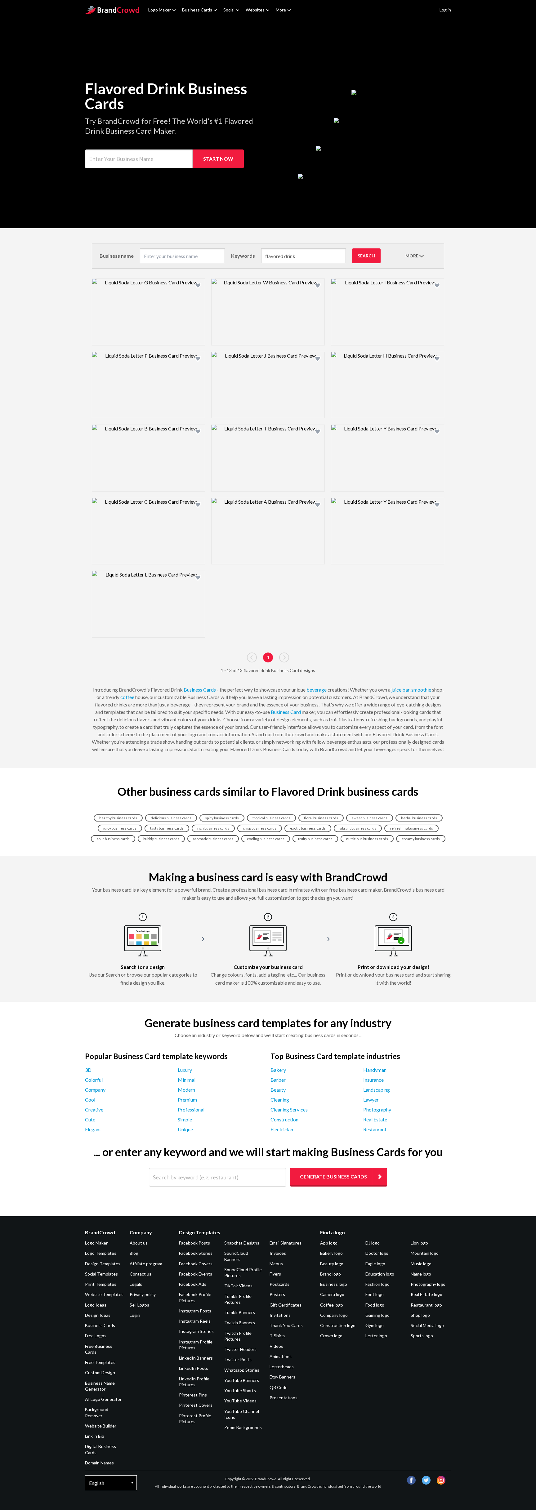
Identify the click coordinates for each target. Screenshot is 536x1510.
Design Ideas (97, 1315)
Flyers (275, 1273)
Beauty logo (331, 1263)
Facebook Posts (194, 1242)
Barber (278, 1080)
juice (396, 690)
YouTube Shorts (240, 1390)
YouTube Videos (240, 1400)
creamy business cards (421, 838)
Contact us (140, 1273)
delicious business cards (171, 818)
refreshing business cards (411, 828)
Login (135, 1315)
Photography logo (428, 1284)
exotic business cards (308, 828)
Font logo (374, 1294)
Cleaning (279, 1099)
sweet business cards (369, 818)
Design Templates (102, 1263)
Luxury (185, 1070)
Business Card (286, 712)
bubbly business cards (161, 838)
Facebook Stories (195, 1253)
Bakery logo (331, 1253)
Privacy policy (143, 1294)
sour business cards (113, 838)
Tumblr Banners (239, 1312)
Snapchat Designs (241, 1242)
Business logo (333, 1284)
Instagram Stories (196, 1331)
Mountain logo (425, 1253)
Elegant (93, 1129)
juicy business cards (119, 828)
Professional (191, 1109)
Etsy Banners (282, 1376)
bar (405, 690)
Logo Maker (159, 9)
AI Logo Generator (103, 1399)
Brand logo (330, 1273)
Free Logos (95, 1335)
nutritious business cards (367, 838)
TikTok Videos (238, 1285)
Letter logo (376, 1335)
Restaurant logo (426, 1304)
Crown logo (331, 1335)
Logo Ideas (95, 1304)
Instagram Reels (195, 1321)
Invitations (280, 1315)
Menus (276, 1263)
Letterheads (282, 1366)
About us (139, 1242)
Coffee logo (331, 1304)
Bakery (278, 1070)
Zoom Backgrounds (243, 1427)
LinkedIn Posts (193, 1368)
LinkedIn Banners (196, 1358)
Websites (255, 9)
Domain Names (99, 1462)
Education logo (379, 1273)
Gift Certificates (286, 1304)
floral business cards (321, 818)
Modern (186, 1090)
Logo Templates (100, 1253)
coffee (127, 697)
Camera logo (332, 1294)
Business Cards (197, 9)
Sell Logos (139, 1304)
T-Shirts (277, 1335)
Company (95, 1090)
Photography (377, 1109)
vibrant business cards (357, 828)
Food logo (374, 1304)
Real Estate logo (426, 1294)
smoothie (421, 690)
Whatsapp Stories (241, 1370)
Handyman (374, 1070)
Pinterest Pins (193, 1394)
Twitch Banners (239, 1322)
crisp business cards (259, 828)
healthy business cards (118, 818)
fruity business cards (315, 838)
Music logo (421, 1263)
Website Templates (104, 1294)
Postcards (279, 1284)
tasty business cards (167, 828)
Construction (284, 1119)
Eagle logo (375, 1263)
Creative (94, 1109)
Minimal (186, 1080)
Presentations (283, 1397)
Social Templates (101, 1273)
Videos (276, 1346)
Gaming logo (377, 1315)
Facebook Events (195, 1273)
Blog (134, 1253)
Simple (185, 1119)
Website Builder (100, 1425)
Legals (136, 1284)
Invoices (278, 1253)
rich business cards (213, 828)
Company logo (334, 1315)
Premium (187, 1099)
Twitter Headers (240, 1349)
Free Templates (100, 1362)
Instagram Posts (195, 1310)
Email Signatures (286, 1242)
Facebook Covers (195, 1263)
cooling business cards (265, 838)
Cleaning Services (289, 1109)
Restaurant (374, 1129)
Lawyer (371, 1099)
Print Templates (100, 1284)
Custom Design (100, 1372)
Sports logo (422, 1335)
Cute (90, 1119)
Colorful (94, 1080)
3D (88, 1070)
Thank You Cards (286, 1325)
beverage (316, 690)
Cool (90, 1099)
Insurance (373, 1080)
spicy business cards (222, 818)
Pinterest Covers (195, 1405)
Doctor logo (376, 1253)
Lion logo (419, 1242)
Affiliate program (146, 1263)
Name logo (421, 1273)
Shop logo (420, 1315)
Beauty (278, 1090)
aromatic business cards (213, 838)
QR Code (279, 1387)
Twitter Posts (238, 1359)
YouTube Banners (241, 1380)
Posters (277, 1294)
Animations (281, 1356)
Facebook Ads (192, 1284)
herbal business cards (419, 818)
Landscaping (376, 1090)
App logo (328, 1242)
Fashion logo (377, 1284)
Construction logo (337, 1325)
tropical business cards (271, 818)
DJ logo (372, 1242)
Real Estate (375, 1119)
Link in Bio (94, 1436)
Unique (185, 1129)
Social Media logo (427, 1325)
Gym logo (374, 1325)
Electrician (281, 1129)
